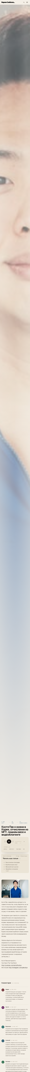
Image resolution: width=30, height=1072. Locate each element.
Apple (5, 849)
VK (24, 849)
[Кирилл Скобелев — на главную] (8, 2)
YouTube (18, 849)
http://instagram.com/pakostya (18, 967)
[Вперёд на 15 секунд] (12, 841)
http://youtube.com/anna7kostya (11, 965)
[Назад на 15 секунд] (5, 841)
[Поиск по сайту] (24, 2)
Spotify (11, 849)
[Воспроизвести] (9, 841)
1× (24, 841)
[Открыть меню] (27, 2)
